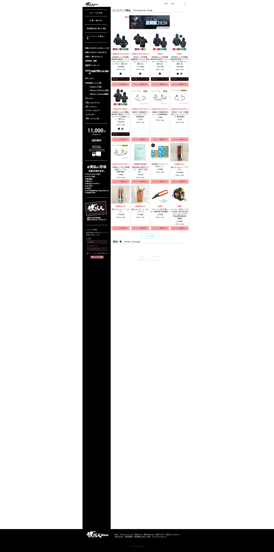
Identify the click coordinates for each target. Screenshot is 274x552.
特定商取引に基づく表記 (142, 536)
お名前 (89, 238)
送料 (124, 69)
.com (141, 546)
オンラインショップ (126, 534)
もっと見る (150, 236)
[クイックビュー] (121, 42)
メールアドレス (92, 246)
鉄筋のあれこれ (149, 534)
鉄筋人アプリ (160, 534)
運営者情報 (129, 536)
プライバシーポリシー (159, 536)
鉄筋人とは (138, 534)
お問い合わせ (119, 536)
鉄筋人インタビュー (173, 534)
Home (116, 534)
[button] (185, 3)
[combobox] (121, 79)
